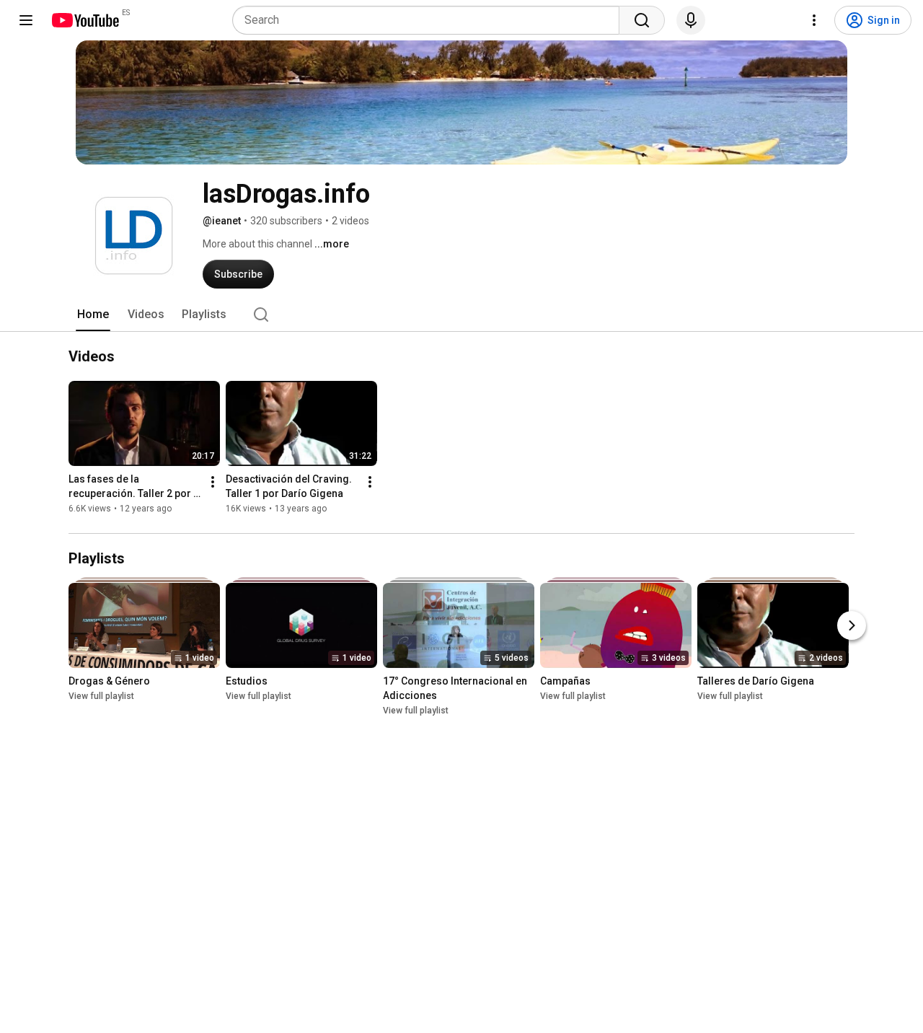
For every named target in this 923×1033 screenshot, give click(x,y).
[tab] (93, 314)
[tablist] (461, 314)
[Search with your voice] (690, 20)
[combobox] (430, 20)
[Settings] (814, 20)
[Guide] (26, 20)
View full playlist (101, 696)
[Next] (851, 625)
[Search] (642, 20)
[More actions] (212, 482)
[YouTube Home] (84, 20)
